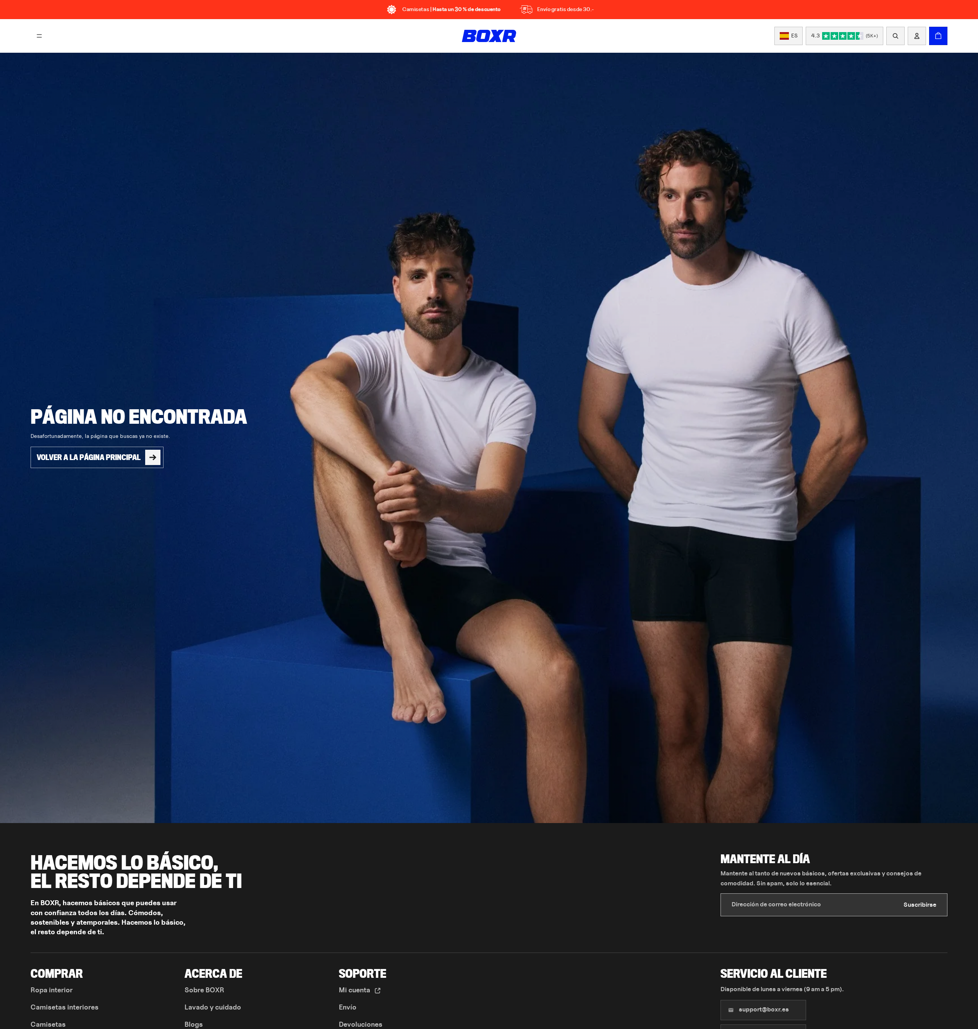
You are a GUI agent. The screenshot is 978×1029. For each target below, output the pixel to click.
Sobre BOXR (204, 990)
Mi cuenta (355, 990)
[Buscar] (895, 36)
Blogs (194, 1024)
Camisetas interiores (65, 1007)
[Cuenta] (917, 36)
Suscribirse (920, 905)
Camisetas (48, 1024)
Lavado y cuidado (213, 1007)
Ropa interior (52, 990)
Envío (347, 1007)
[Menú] (39, 36)
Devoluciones (360, 1024)
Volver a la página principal (89, 457)
